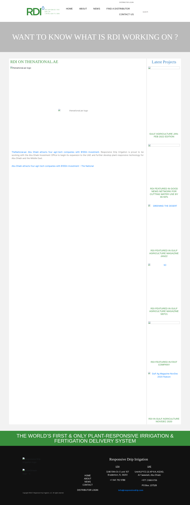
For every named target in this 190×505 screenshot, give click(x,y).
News (96, 9)
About (83, 9)
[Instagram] (84, 468)
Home (69, 9)
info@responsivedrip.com (130, 490)
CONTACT (88, 485)
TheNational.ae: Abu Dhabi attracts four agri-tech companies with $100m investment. (56, 152)
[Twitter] (91, 468)
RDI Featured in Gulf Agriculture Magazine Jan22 (164, 253)
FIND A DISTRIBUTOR (118, 9)
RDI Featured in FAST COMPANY (164, 363)
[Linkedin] (98, 468)
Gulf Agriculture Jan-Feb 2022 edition (163, 135)
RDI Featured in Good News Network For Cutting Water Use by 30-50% (164, 192)
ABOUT (87, 479)
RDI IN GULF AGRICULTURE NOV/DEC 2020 (164, 420)
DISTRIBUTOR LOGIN (126, 2)
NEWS (88, 482)
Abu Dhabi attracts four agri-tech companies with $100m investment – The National (53, 166)
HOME (88, 475)
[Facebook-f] (77, 468)
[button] (124, 174)
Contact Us (126, 14)
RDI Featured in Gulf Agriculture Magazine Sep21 (164, 311)
